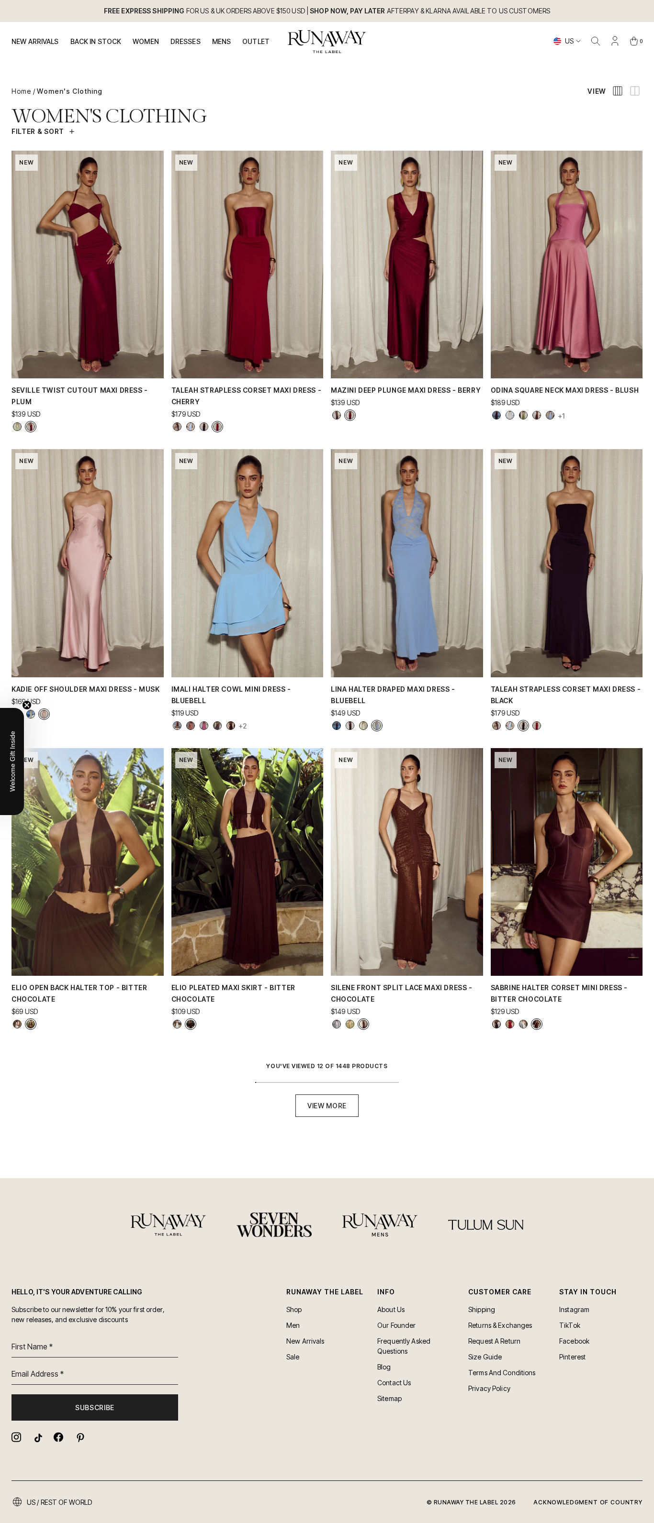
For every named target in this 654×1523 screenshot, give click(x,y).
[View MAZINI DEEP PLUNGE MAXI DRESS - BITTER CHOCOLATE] (336, 415)
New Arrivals (35, 41)
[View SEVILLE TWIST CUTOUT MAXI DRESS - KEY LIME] (17, 426)
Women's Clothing (69, 91)
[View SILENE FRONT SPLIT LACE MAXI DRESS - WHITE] (336, 1024)
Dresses (185, 41)
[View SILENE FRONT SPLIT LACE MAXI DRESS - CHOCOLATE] (363, 1024)
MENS (221, 41)
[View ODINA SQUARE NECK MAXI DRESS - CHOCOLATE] (536, 415)
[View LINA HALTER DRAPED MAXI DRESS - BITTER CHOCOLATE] (350, 725)
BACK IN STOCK (96, 41)
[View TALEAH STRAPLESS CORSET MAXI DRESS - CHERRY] (217, 426)
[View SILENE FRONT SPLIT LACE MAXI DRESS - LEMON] (350, 1024)
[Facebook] (58, 1437)
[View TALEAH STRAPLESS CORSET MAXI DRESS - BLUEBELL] (190, 426)
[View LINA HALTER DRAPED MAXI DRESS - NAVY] (336, 725)
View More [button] (327, 1106)
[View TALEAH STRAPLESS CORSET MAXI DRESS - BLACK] (204, 426)
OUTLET (256, 41)
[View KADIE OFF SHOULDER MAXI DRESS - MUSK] (44, 714)
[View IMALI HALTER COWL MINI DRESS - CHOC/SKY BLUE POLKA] (217, 725)
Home (21, 91)
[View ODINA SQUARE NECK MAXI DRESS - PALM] (523, 415)
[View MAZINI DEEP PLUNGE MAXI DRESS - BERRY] (350, 415)
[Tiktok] (37, 1437)
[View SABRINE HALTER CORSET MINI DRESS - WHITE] (523, 1024)
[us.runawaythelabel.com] (327, 41)
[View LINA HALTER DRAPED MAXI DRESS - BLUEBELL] (377, 725)
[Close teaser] (27, 705)
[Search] (595, 41)
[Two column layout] (635, 91)
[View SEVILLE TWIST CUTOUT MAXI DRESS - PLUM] (30, 426)
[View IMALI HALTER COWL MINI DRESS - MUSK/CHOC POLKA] (204, 725)
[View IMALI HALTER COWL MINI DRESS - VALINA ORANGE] (177, 725)
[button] (12, 761)
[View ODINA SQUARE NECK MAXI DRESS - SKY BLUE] (550, 415)
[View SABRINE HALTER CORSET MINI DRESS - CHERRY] (510, 1024)
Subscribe (94, 1407)
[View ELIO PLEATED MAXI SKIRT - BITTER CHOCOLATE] (190, 1024)
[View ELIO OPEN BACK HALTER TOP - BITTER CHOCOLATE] (30, 1024)
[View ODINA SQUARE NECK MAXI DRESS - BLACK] (496, 415)
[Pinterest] (79, 1437)
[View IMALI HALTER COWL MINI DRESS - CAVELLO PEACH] (190, 725)
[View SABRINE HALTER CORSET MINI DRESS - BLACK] (496, 1024)
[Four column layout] (617, 91)
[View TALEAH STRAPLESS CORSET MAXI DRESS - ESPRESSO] (177, 426)
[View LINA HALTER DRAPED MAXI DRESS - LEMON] (363, 725)
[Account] (614, 41)
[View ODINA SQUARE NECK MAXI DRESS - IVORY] (510, 415)
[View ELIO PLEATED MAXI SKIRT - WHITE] (177, 1024)
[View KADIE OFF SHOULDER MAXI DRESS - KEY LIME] (30, 714)
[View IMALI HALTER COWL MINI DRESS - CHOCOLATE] (231, 725)
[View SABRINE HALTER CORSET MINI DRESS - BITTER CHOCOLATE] (536, 1024)
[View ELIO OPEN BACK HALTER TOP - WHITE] (17, 1024)
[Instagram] (16, 1437)
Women (146, 41)
